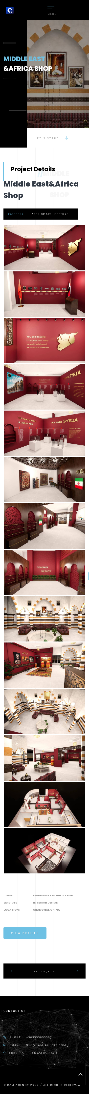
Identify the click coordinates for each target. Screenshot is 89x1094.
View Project (25, 933)
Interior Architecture (49, 214)
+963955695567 (39, 1037)
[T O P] (81, 1074)
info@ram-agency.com (45, 1045)
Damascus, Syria (43, 1053)
